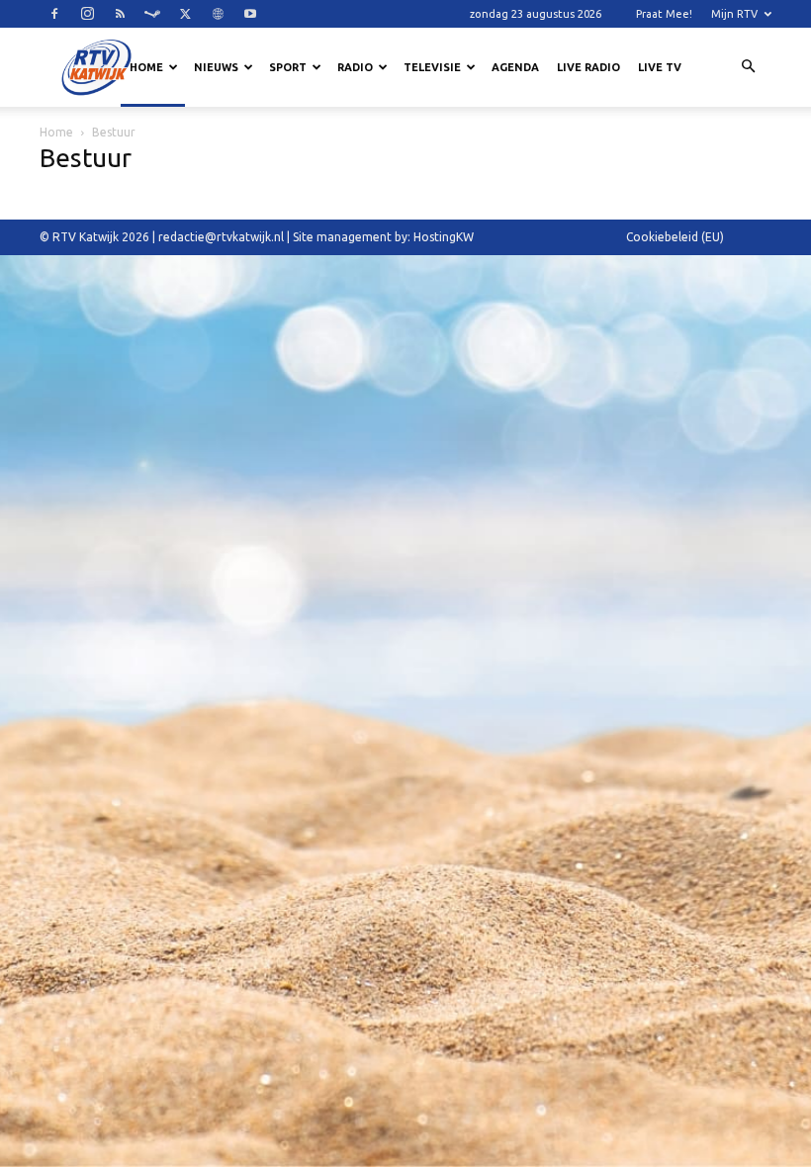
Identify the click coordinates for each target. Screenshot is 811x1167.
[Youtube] (250, 14)
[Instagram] (87, 14)
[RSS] (120, 14)
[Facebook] (54, 14)
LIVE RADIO (588, 67)
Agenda (515, 67)
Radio (355, 67)
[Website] (217, 14)
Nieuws (216, 67)
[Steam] (152, 14)
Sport (288, 67)
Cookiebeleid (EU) (675, 236)
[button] (747, 67)
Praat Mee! (664, 14)
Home (146, 67)
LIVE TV (659, 67)
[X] (185, 14)
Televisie (432, 67)
